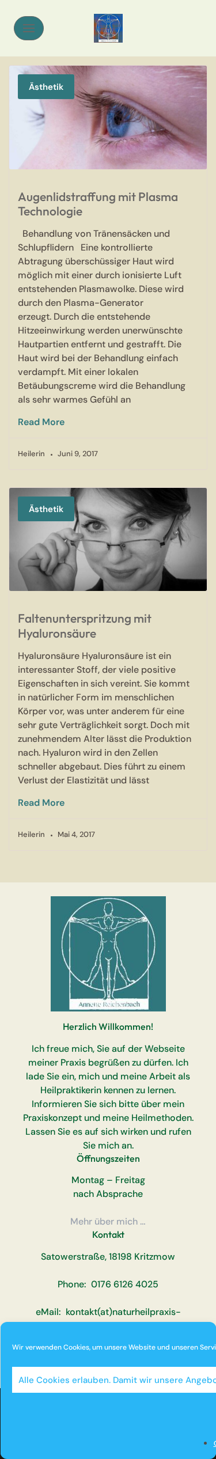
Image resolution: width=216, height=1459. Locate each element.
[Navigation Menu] (29, 28)
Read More (41, 422)
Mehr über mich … (108, 1221)
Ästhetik (46, 87)
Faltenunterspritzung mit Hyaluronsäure (84, 625)
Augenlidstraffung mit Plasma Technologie (98, 203)
